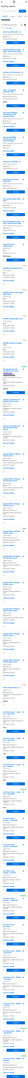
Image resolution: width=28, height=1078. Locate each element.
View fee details (8, 61)
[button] (21, 25)
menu (2, 2)
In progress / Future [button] (5, 19)
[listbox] (9, 28)
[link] (10, 32)
